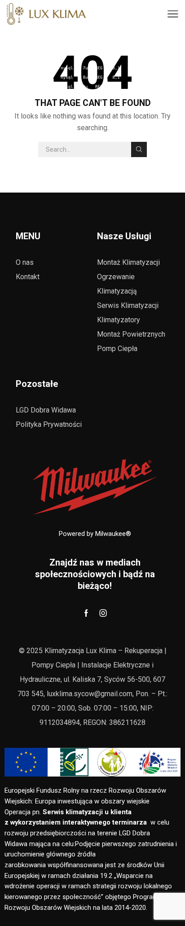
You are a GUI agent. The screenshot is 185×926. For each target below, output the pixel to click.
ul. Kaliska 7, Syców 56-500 (106, 679)
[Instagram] (103, 613)
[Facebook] (86, 613)
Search (138, 149)
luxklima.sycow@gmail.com (89, 693)
